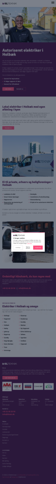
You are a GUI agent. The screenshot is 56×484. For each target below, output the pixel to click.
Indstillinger (18, 247)
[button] (52, 3)
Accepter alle (38, 247)
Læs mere (29, 243)
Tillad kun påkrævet (28, 247)
